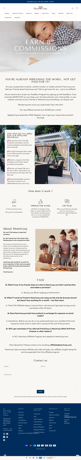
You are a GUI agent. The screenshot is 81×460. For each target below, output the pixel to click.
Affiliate (20, 417)
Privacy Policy (47, 396)
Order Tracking (38, 419)
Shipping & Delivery (39, 429)
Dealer (20, 425)
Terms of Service (58, 396)
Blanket (51, 420)
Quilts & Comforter (54, 415)
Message (8, 374)
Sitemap (20, 430)
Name (6, 366)
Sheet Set (51, 417)
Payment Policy (38, 422)
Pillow (50, 425)
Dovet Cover (52, 423)
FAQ (35, 416)
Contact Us (37, 414)
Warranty (21, 415)
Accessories (52, 430)
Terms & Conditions (39, 432)
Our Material (22, 420)
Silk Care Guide (22, 423)
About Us (21, 412)
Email (43, 366)
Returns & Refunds (39, 427)
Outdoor (51, 412)
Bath (50, 428)
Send (40, 391)
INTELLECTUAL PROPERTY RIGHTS (28, 433)
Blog (19, 428)
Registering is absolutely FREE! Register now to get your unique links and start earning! (40, 116)
